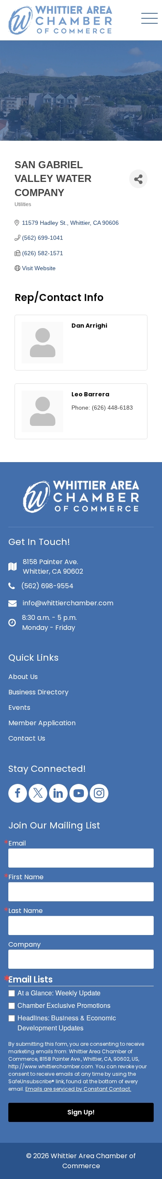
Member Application (42, 723)
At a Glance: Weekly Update (59, 992)
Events (19, 707)
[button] (147, 19)
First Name (26, 877)
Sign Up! (81, 1112)
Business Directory (38, 692)
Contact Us (26, 738)
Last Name (25, 911)
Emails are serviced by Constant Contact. (78, 1088)
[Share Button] (138, 178)
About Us (23, 677)
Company (24, 944)
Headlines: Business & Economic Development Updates (66, 1022)
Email (17, 843)
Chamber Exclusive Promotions (63, 1005)
